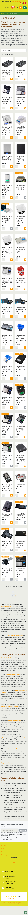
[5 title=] (16, 896)
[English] (26, 3)
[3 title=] (11, 896)
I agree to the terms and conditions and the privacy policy (14, 838)
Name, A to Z (13, 50)
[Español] (21, 3)
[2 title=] (9, 896)
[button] (17, 7)
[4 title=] (13, 896)
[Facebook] (14, 862)
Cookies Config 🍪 (14, 903)
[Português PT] (23, 3)
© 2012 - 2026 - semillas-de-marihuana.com (14, 902)
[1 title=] (7, 896)
